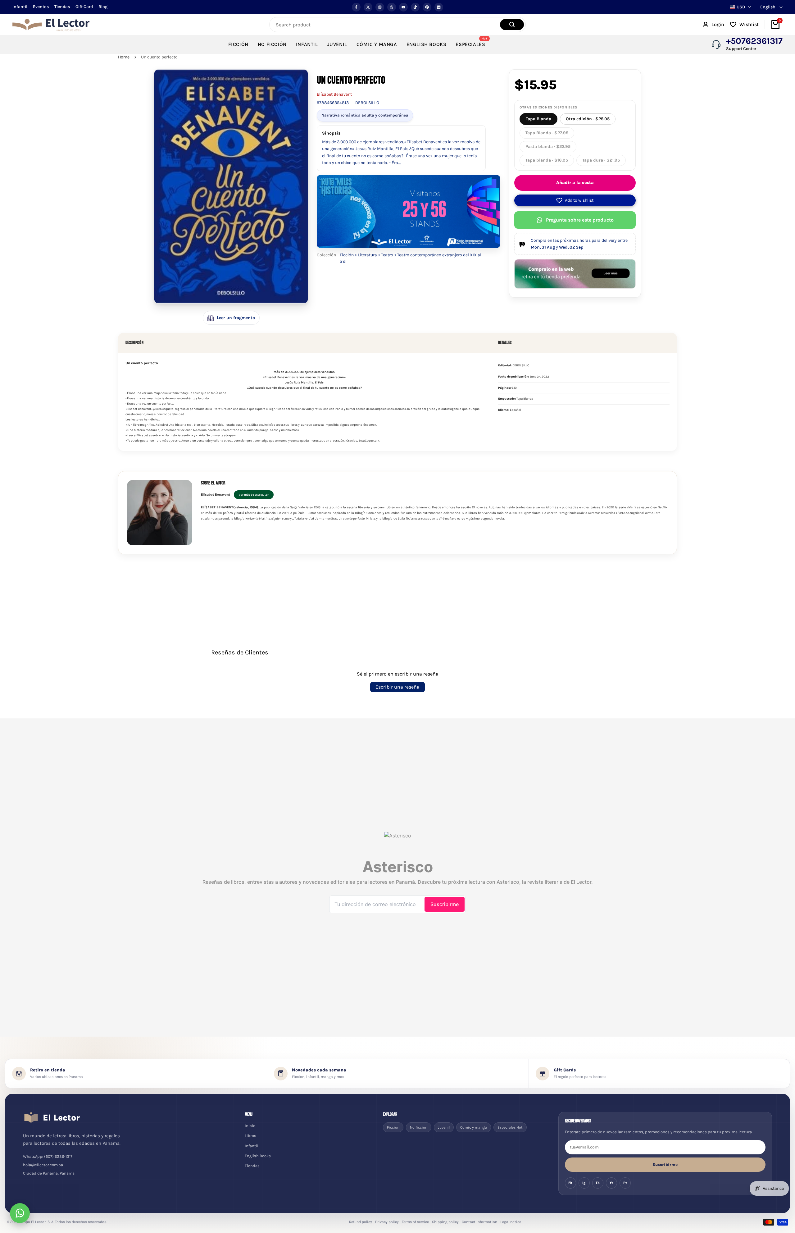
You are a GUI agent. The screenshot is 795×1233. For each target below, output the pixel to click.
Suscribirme (665, 1164)
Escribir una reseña (397, 687)
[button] (575, 200)
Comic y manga (473, 1127)
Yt (611, 1183)
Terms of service (415, 1222)
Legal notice (510, 1222)
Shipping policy (445, 1222)
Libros (250, 1135)
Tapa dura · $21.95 (601, 160)
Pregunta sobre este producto (580, 220)
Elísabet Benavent (334, 94)
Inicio (250, 1125)
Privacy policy (387, 1222)
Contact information (479, 1222)
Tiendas (62, 6)
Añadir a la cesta (575, 182)
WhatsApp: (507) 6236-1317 (47, 1156)
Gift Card (84, 6)
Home (123, 57)
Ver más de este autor (254, 494)
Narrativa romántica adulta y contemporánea (364, 115)
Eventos (41, 6)
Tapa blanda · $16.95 (546, 160)
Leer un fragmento (236, 317)
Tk (598, 1183)
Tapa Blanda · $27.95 (546, 132)
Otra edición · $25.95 (588, 118)
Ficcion (393, 1127)
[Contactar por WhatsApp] (20, 1213)
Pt (625, 1183)
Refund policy (360, 1222)
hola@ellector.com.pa (43, 1164)
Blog (102, 6)
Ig (584, 1183)
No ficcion (418, 1127)
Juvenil (444, 1127)
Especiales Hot (510, 1127)
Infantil (19, 6)
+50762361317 (754, 41)
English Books (258, 1155)
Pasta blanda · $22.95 (547, 146)
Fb (570, 1183)
